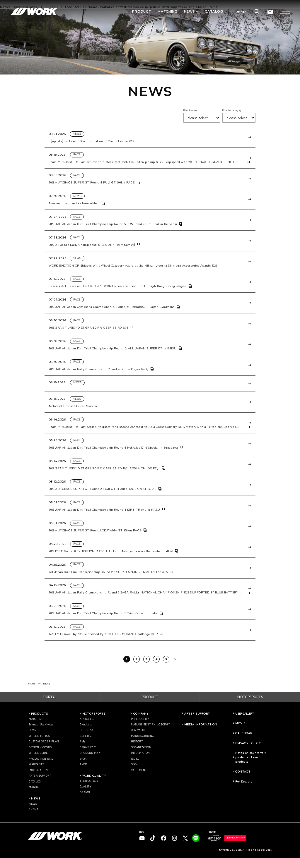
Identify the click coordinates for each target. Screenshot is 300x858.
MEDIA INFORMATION (200, 724)
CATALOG (35, 781)
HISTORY (137, 741)
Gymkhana (86, 724)
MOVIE (240, 723)
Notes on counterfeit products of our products (250, 756)
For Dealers (244, 781)
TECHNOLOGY (89, 781)
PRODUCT (150, 696)
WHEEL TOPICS (39, 736)
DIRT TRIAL (87, 730)
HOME (31, 683)
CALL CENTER (141, 770)
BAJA (83, 759)
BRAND (33, 730)
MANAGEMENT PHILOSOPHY (150, 724)
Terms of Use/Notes (41, 724)
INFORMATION (38, 770)
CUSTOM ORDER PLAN (44, 741)
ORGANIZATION (141, 747)
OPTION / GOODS (40, 747)
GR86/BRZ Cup (89, 747)
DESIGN (85, 792)
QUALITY (85, 786)
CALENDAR (243, 733)
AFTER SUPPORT (40, 776)
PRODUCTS (39, 713)
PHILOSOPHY (140, 719)
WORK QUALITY (94, 775)
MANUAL (34, 787)
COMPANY (141, 713)
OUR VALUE (138, 730)
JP (238, 11)
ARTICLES (86, 719)
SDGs (134, 764)
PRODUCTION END (41, 759)
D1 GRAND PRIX (90, 753)
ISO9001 (136, 759)
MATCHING (36, 719)
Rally (82, 741)
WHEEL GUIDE (38, 753)
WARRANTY (36, 764)
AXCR (83, 764)
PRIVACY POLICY (248, 743)
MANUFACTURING (142, 736)
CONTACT (242, 771)
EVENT (33, 809)
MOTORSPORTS (250, 696)
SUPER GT (86, 736)
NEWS (35, 798)
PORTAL (50, 696)
